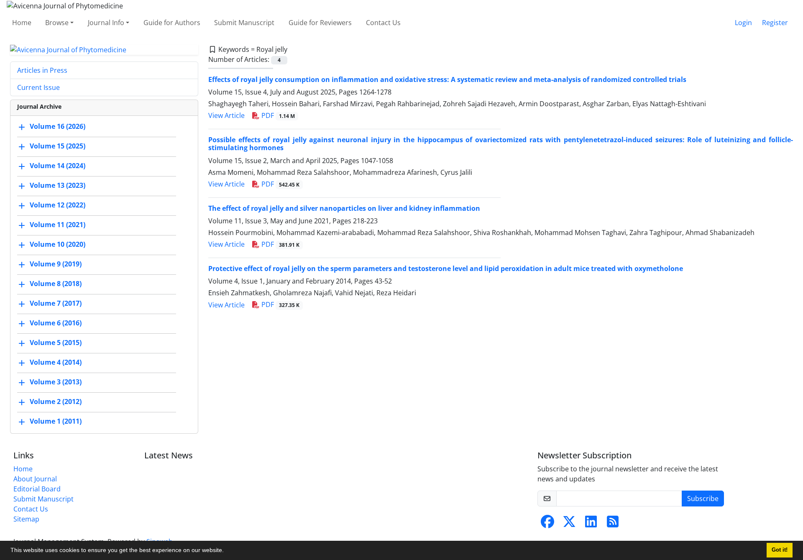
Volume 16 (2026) (57, 126)
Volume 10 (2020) (57, 244)
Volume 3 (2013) (56, 382)
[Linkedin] (591, 524)
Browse (57, 22)
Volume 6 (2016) (56, 323)
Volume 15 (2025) (57, 146)
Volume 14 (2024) (57, 166)
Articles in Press (42, 70)
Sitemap (26, 519)
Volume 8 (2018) (56, 284)
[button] (226, 551)
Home (21, 22)
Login (743, 22)
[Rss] (613, 524)
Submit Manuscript (244, 22)
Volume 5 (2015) (56, 343)
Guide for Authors (171, 22)
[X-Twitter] (569, 524)
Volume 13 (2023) (57, 185)
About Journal (35, 478)
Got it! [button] (780, 550)
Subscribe (703, 498)
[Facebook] (547, 524)
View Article (226, 115)
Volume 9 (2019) (56, 264)
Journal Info (106, 22)
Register (775, 22)
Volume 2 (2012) (56, 402)
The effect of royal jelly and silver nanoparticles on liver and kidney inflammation (344, 208)
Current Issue (38, 87)
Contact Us (383, 22)
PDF (277, 115)
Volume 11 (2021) (57, 225)
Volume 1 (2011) (56, 421)
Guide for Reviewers (320, 22)
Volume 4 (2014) (56, 362)
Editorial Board (37, 489)
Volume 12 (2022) (57, 205)
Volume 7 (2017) (56, 303)
